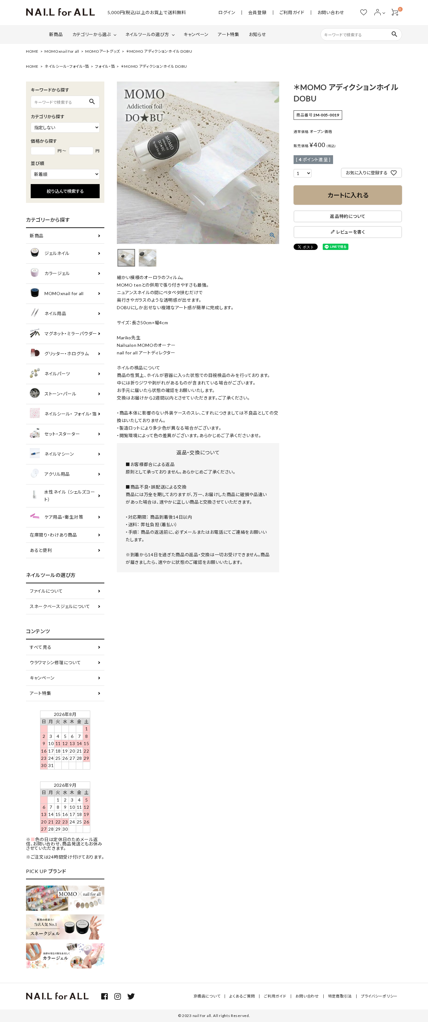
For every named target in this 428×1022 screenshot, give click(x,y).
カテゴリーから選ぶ (91, 34)
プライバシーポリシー (379, 996)
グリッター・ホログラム (66, 353)
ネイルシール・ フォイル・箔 (70, 413)
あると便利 (41, 550)
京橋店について (207, 996)
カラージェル (57, 273)
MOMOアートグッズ (102, 51)
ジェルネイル (57, 253)
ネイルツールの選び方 (147, 34)
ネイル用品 (55, 313)
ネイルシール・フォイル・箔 (66, 66)
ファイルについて (46, 591)
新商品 (56, 34)
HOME (32, 51)
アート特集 (228, 34)
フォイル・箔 (105, 66)
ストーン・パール (60, 393)
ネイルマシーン (59, 454)
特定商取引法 (340, 996)
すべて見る (41, 647)
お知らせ (257, 34)
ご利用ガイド (292, 12)
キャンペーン (196, 34)
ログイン (226, 12)
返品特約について (348, 216)
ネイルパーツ (57, 373)
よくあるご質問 (242, 996)
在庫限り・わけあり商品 (53, 534)
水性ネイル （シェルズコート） (69, 495)
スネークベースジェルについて (60, 606)
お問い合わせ (330, 12)
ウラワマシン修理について (55, 662)
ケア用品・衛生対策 (63, 517)
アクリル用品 (57, 474)
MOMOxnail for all (61, 51)
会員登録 (257, 12)
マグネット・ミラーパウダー (70, 333)
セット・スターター (62, 434)
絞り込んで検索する (65, 191)
